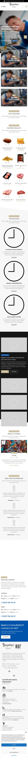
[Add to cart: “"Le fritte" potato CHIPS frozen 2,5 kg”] (19, 145)
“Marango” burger (7, 183)
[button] (26, 732)
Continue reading (14, 465)
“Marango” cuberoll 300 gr (21, 183)
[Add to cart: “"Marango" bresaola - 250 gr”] (19, 162)
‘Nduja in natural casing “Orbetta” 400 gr (7, 148)
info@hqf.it (10, 691)
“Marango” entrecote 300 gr (7, 199)
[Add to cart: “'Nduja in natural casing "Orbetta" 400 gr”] (6, 145)
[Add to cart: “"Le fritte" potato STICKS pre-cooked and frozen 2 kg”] (6, 162)
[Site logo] (14, 5)
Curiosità (14, 452)
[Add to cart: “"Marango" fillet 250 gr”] (19, 197)
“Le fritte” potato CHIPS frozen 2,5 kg (21, 148)
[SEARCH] (25, 37)
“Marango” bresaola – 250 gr (21, 166)
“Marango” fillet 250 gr (21, 199)
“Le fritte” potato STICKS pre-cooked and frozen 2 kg (7, 166)
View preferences (14, 752)
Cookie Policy (14, 755)
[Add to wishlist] (8, 145)
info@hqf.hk (15, 720)
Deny (14, 748)
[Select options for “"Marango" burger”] (6, 180)
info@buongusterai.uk (16, 711)
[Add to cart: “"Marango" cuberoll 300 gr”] (19, 180)
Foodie (14, 455)
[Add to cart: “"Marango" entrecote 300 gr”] (6, 197)
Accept (14, 745)
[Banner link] (14, 58)
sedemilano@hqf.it (6, 703)
